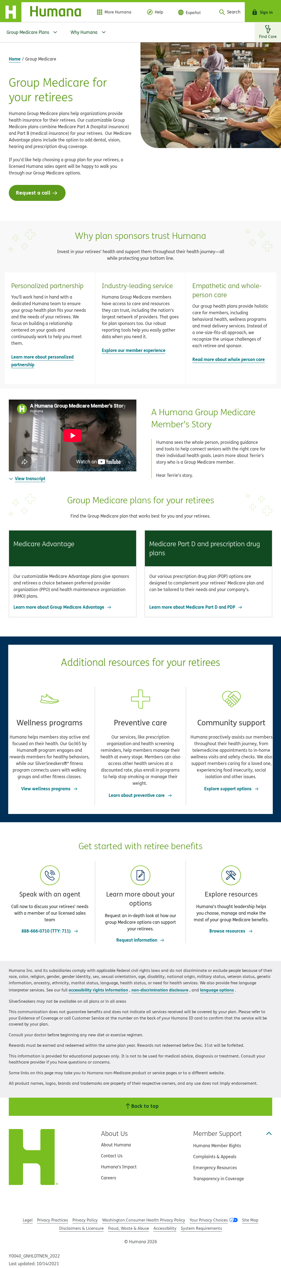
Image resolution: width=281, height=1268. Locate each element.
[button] (50, 328)
